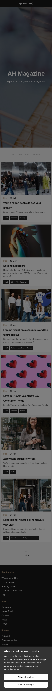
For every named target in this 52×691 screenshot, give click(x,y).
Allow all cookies (26, 677)
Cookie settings (26, 684)
